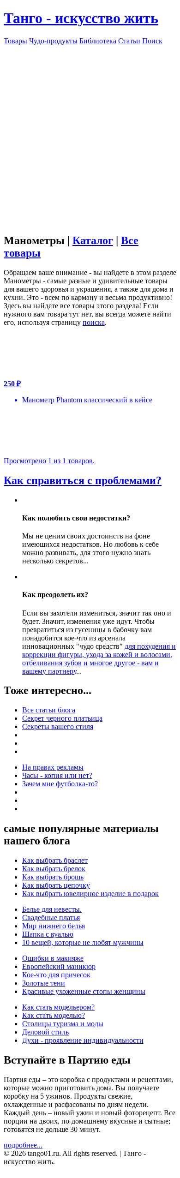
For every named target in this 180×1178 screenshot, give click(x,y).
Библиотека (97, 41)
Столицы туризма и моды (62, 1024)
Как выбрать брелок (53, 869)
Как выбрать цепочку (56, 885)
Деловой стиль (45, 1032)
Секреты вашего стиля (57, 726)
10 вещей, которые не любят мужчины (83, 942)
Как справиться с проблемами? (83, 480)
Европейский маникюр (59, 966)
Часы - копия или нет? (57, 775)
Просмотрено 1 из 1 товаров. (49, 461)
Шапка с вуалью (47, 934)
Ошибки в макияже (53, 958)
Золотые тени (43, 983)
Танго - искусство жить (81, 18)
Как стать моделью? (53, 1015)
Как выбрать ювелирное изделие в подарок (90, 893)
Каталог (92, 240)
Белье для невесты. (52, 909)
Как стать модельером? (58, 1007)
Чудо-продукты (53, 41)
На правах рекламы (53, 767)
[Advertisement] (90, 135)
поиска (94, 322)
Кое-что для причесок (56, 975)
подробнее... (23, 1145)
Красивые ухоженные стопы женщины (83, 991)
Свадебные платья (51, 917)
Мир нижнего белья (53, 926)
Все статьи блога (48, 710)
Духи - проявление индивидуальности (83, 1040)
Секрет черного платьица (62, 718)
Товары (15, 41)
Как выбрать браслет (55, 860)
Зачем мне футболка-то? (60, 784)
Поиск (152, 41)
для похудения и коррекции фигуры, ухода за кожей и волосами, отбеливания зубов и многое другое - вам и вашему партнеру (99, 658)
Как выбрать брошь (53, 877)
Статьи (129, 41)
